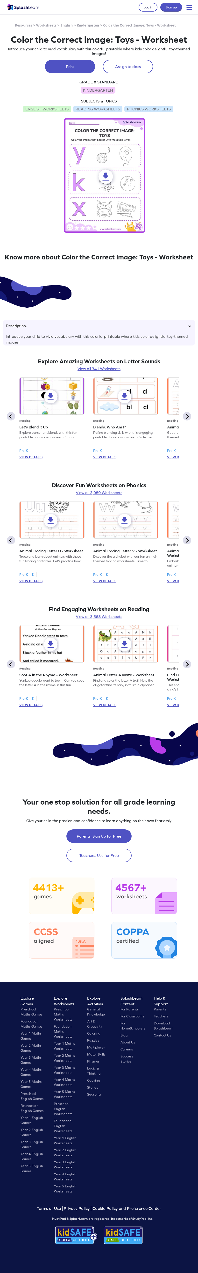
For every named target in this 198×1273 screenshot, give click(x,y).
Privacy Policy (77, 1208)
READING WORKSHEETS (98, 109)
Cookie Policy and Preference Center (126, 1208)
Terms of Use (49, 1208)
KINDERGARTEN (98, 90)
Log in (148, 7)
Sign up (171, 7)
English (67, 25)
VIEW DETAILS (30, 457)
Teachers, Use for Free (99, 855)
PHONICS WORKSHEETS (149, 109)
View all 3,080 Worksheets (99, 492)
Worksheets (46, 25)
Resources (23, 25)
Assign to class (128, 66)
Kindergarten (88, 25)
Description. (16, 326)
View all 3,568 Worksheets (99, 616)
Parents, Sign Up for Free (99, 836)
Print (70, 66)
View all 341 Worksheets (99, 368)
